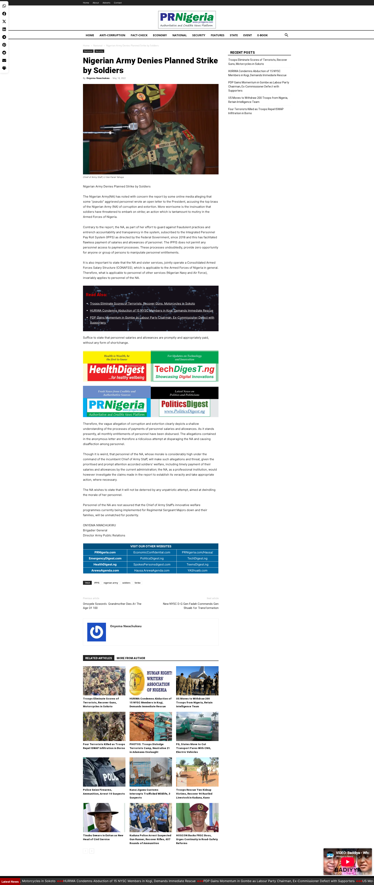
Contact (118, 2)
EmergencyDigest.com (105, 558)
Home (86, 2)
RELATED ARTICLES (98, 658)
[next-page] (91, 851)
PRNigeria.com (105, 552)
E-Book (262, 35)
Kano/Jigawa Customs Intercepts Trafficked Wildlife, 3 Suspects (150, 793)
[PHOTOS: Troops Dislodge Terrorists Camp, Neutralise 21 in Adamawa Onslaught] (151, 726)
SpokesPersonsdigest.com (151, 564)
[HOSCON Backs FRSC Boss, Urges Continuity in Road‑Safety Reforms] (197, 817)
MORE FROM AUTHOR (131, 658)
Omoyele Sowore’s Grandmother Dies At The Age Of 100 (112, 606)
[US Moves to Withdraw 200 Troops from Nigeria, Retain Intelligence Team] (197, 680)
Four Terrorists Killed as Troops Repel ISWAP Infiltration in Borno (256, 111)
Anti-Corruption (112, 35)
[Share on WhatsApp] (4, 6)
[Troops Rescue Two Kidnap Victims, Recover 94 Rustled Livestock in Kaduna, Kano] (197, 772)
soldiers (126, 582)
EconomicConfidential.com (151, 552)
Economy (160, 35)
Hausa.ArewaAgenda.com (151, 570)
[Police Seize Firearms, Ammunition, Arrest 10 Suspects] (104, 772)
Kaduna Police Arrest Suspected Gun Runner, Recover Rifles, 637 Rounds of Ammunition (150, 839)
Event (247, 35)
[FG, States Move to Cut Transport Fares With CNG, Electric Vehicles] (197, 726)
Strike (137, 582)
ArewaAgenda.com (105, 570)
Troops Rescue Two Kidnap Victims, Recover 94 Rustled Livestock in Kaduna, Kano (194, 793)
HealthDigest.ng (105, 564)
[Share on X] (4, 21)
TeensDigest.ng (197, 564)
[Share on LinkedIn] (4, 29)
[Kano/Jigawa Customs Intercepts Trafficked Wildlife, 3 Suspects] (151, 772)
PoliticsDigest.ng (152, 558)
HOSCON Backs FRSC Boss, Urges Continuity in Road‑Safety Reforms (197, 839)
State (234, 35)
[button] (286, 35)
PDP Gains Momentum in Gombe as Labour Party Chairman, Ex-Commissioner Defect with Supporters (258, 86)
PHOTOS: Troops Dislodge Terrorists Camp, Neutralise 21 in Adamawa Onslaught (150, 748)
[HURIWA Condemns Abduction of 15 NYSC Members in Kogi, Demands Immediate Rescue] (151, 680)
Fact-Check (139, 35)
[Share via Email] (4, 60)
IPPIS (96, 582)
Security (198, 35)
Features (217, 35)
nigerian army (111, 582)
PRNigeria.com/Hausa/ (197, 552)
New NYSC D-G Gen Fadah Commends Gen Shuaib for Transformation (191, 606)
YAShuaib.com (197, 570)
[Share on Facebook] (4, 14)
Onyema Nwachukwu (97, 78)
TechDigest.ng (197, 558)
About (96, 2)
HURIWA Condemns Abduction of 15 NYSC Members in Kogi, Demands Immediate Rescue (151, 310)
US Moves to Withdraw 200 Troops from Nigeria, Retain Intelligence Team (194, 702)
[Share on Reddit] (4, 52)
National (179, 35)
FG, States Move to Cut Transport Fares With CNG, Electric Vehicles (193, 748)
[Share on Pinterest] (4, 45)
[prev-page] (85, 851)
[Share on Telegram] (4, 37)
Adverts (106, 2)
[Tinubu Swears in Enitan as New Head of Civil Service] (104, 817)
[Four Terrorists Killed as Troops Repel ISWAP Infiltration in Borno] (104, 726)
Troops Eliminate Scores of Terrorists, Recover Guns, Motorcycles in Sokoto (142, 303)
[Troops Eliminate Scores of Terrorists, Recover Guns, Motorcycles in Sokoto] (104, 680)
